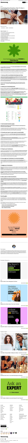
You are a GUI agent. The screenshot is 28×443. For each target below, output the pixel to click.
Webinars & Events (21, 408)
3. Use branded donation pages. (5, 34)
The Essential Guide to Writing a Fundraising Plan (22, 417)
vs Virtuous (11, 406)
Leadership (11, 416)
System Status (2, 416)
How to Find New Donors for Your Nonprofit (22, 418)
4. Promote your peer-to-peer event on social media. (8, 35)
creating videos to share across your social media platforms (9, 137)
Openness (11, 418)
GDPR (17, 440)
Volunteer (2, 409)
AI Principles (11, 417)
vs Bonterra (11, 409)
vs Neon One (11, 408)
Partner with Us (11, 421)
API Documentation (3, 417)
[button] (26, 2)
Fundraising (2, 407)
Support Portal (2, 415)
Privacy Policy (10, 440)
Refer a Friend (2, 419)
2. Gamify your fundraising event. (5, 33)
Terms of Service (6, 440)
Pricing (1, 412)
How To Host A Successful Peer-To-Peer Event (8, 206)
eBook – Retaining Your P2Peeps (6, 207)
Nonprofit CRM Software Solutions (23, 415)
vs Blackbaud (11, 410)
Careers (11, 420)
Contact (11, 422)
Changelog (2, 418)
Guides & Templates (21, 409)
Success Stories (21, 406)
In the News (11, 419)
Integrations (2, 411)
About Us (11, 415)
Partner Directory (21, 410)
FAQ (19, 411)
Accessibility (14, 440)
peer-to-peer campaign (15, 88)
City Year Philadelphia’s (15, 145)
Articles (20, 407)
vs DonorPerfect (12, 407)
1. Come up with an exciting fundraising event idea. (7, 32)
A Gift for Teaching (16, 92)
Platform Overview (3, 406)
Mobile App (2, 410)
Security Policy (2, 440)
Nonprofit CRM (2, 408)
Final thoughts (2, 41)
